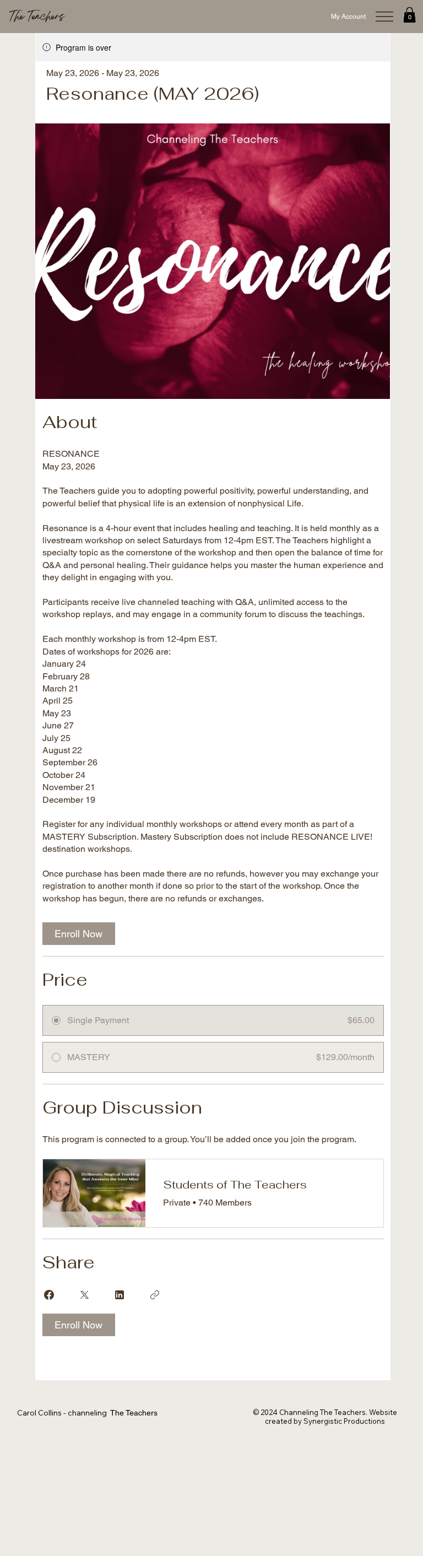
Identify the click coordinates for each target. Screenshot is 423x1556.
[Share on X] (84, 1294)
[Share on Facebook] (49, 1294)
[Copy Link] (154, 1294)
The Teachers (36, 17)
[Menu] (384, 16)
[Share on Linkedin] (119, 1294)
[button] (409, 14)
